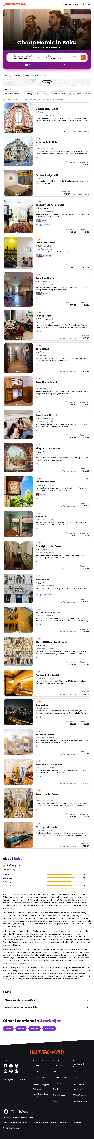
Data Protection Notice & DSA (15, 1122)
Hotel (38, 105)
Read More (59, 99)
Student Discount (59, 1095)
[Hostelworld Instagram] (16, 1066)
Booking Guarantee (60, 1077)
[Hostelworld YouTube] (5, 1071)
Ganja (21, 1028)
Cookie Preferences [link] (11, 1128)
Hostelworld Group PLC (80, 1065)
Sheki (8, 1028)
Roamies (56, 1101)
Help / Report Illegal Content (40, 1095)
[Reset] (38, 57)
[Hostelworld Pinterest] (11, 1071)
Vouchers (54, 1122)
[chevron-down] (26, 867)
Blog (54, 1071)
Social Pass (57, 1065)
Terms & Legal (34, 1122)
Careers (76, 1077)
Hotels (35, 1071)
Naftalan (49, 1028)
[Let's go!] (83, 57)
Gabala (34, 1028)
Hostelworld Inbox (80, 1101)
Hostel (38, 201)
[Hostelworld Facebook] (5, 1066)
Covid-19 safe (47, 225)
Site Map (77, 1122)
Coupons (44, 1122)
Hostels (36, 1065)
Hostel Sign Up (79, 1089)
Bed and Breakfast (40, 1077)
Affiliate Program (79, 1095)
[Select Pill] (83, 4)
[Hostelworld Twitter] (11, 1066)
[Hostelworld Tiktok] (16, 1071)
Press (75, 1071)
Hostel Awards (58, 1083)
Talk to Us (37, 1089)
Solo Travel (57, 1089)
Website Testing (65, 1122)
